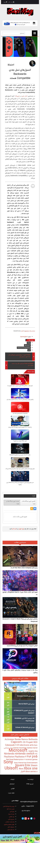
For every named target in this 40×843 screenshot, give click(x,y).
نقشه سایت (11, 793)
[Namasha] (28, 818)
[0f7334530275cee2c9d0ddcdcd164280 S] (20, 421)
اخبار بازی (24, 96)
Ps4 (29, 757)
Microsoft (27, 345)
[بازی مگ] (20, 11)
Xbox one (30, 768)
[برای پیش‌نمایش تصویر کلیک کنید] (20, 47)
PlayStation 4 (21, 756)
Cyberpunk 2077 (12, 745)
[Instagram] (25, 818)
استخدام (12, 784)
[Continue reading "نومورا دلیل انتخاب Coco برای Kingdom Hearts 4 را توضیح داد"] (20, 581)
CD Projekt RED (30, 742)
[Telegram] (23, 818)
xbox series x (31, 771)
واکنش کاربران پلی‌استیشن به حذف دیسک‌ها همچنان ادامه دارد (20, 399)
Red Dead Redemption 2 (15, 759)
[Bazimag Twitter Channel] (31, 818)
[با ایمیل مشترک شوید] (34, 508)
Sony (28, 343)
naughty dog (33, 751)
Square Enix (23, 765)
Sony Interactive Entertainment (25, 762)
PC (36, 754)
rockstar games (31, 759)
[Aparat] (34, 818)
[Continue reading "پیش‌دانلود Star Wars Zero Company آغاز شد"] (20, 556)
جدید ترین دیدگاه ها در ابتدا (12, 502)
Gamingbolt (24, 337)
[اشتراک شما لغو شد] (31, 508)
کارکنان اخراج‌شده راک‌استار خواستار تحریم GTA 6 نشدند (22, 646)
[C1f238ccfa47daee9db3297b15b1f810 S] (20, 407)
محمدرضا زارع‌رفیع (30, 331)
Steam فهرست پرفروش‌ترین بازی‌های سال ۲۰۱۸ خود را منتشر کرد (19, 356)
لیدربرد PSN (29, 784)
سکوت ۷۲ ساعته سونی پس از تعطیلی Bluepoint (20, 455)
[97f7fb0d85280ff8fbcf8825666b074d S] (20, 462)
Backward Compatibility (24, 348)
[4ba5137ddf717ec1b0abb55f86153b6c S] (20, 393)
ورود (4, 2)
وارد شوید (21, 529)
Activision (10, 739)
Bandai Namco (22, 739)
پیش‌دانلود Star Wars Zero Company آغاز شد (24, 568)
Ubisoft (12, 768)
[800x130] (20, 23)
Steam (34, 765)
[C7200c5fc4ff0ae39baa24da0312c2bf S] (20, 435)
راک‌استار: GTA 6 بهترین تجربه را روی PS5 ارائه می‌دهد (20, 427)
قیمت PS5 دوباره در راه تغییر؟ (20, 441)
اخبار (22, 331)
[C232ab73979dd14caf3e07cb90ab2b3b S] (20, 449)
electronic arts (27, 745)
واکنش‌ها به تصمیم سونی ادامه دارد (20, 413)
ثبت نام (11, 2)
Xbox (21, 768)
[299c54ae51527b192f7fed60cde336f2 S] (20, 476)
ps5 (29, 350)
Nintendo (9, 754)
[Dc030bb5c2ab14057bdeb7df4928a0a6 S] (20, 379)
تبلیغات (12, 779)
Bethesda (33, 739)
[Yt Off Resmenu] (34, 33)
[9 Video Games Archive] (20, 838)
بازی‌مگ (17, 96)
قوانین (12, 788)
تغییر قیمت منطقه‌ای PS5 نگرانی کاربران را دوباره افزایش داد (20, 386)
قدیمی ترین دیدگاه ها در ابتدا (28, 502)
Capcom (17, 742)
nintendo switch (25, 754)
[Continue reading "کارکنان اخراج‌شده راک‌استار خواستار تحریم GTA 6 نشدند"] (20, 634)
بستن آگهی (36, 833)
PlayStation (9, 756)
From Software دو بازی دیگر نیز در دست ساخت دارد (22, 364)
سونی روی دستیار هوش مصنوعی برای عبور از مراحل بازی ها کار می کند (20, 469)
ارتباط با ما (30, 779)
